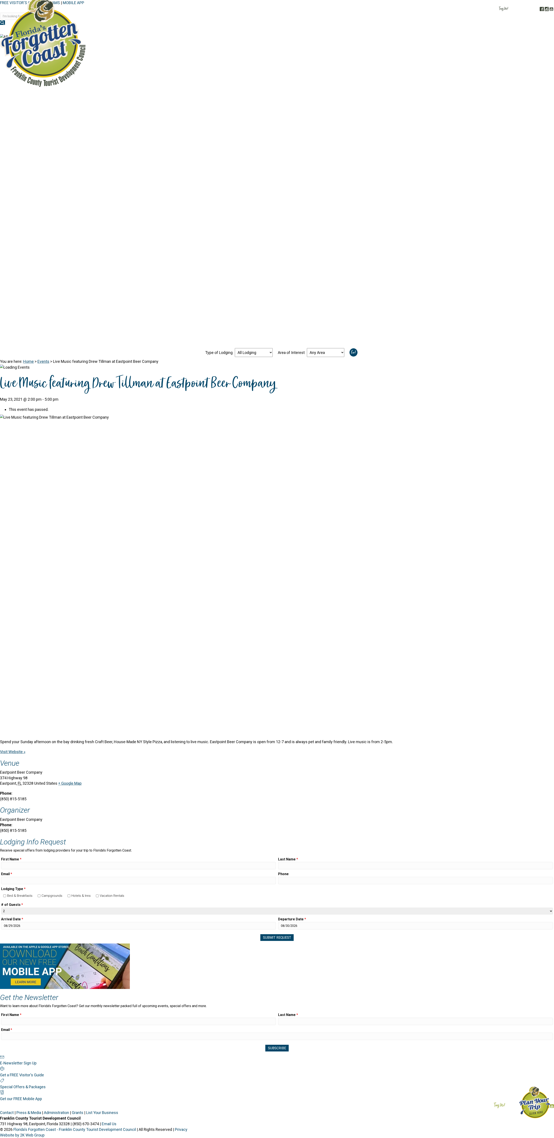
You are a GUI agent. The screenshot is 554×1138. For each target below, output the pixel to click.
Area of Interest (291, 352)
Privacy (181, 1129)
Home (28, 361)
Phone (283, 874)
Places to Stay (428, 29)
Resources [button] (540, 29)
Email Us (109, 1124)
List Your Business (102, 1112)
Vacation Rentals (112, 896)
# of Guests (12, 905)
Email (6, 874)
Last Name (288, 859)
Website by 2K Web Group (22, 1135)
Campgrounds (52, 896)
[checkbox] (4, 895)
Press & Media (28, 1112)
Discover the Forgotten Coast (380, 29)
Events (43, 361)
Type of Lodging (219, 352)
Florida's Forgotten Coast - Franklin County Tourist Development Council (74, 1129)
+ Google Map (70, 783)
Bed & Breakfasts (19, 896)
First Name (11, 859)
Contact (7, 1112)
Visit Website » (12, 751)
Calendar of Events (508, 29)
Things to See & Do (466, 29)
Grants (77, 1112)
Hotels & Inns (81, 896)
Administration (56, 1112)
